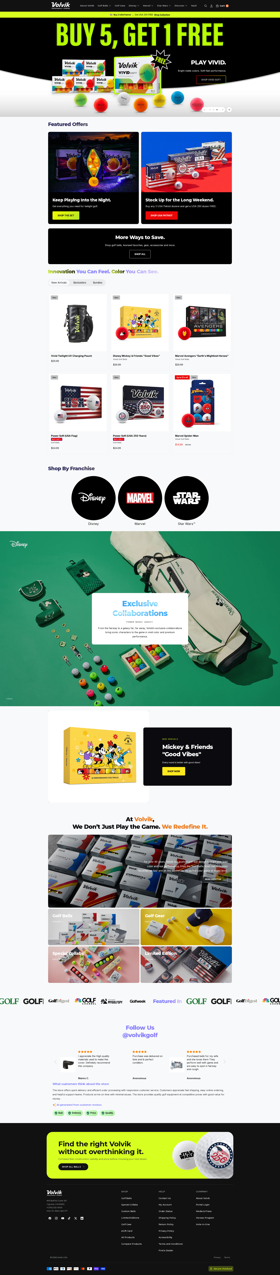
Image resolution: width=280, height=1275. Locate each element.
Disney (132, 5)
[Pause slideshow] (229, 109)
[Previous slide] (204, 109)
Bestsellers (80, 282)
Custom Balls (128, 1211)
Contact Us (165, 1198)
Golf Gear (126, 1224)
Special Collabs (129, 1204)
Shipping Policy (167, 1218)
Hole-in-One (203, 1224)
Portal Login (202, 1204)
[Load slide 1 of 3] (210, 109)
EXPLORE (56, 921)
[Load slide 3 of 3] (217, 109)
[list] (140, 178)
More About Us (213, 879)
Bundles (97, 282)
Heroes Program (205, 1218)
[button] (104, 6)
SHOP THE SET (66, 215)
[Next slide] (222, 109)
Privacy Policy (166, 1231)
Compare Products (131, 1244)
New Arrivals (58, 282)
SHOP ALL (140, 254)
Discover (179, 5)
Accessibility (165, 1237)
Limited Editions (130, 1218)
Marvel (146, 5)
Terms (227, 1257)
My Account (165, 1204)
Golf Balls (103, 5)
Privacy (217, 1257)
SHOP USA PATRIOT (162, 215)
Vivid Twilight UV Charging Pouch (71, 355)
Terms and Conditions (171, 1244)
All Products (128, 1237)
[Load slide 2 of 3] (213, 109)
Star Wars (162, 5)
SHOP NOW (215, 75)
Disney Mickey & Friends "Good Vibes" (136, 355)
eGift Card (126, 1231)
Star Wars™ (186, 524)
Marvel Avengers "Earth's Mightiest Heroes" (202, 355)
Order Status (166, 1211)
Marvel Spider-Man (186, 435)
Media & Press (204, 1211)
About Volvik (203, 1198)
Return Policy (166, 1224)
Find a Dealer (166, 1250)
